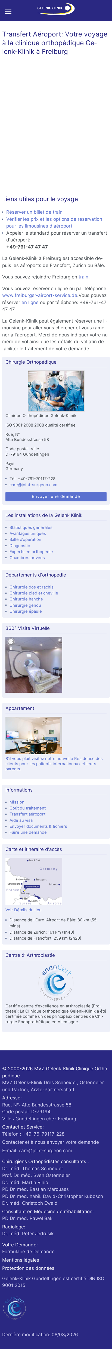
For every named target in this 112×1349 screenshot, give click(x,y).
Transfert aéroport (27, 814)
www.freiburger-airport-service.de (39, 295)
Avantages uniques (28, 533)
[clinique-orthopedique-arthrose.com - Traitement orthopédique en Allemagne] (56, 10)
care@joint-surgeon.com (33, 484)
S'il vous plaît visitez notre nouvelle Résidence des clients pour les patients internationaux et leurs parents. (54, 764)
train (83, 277)
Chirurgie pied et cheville (34, 593)
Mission (17, 802)
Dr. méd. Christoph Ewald (30, 1203)
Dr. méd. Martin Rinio (25, 1182)
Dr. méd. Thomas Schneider (32, 1168)
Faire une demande (28, 832)
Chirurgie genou (25, 605)
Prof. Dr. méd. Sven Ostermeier (36, 1175)
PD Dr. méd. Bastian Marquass (35, 1189)
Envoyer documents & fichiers (38, 826)
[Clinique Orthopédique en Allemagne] (56, 391)
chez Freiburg (39, 1111)
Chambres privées (27, 557)
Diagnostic (20, 545)
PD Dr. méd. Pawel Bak (27, 1218)
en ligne (30, 302)
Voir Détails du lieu (23, 909)
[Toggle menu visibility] (10, 11)
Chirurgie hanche (26, 599)
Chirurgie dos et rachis (32, 587)
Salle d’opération (25, 539)
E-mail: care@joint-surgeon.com (37, 1150)
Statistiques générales (31, 527)
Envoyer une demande (56, 496)
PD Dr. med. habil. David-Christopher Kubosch (52, 1196)
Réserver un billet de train (34, 212)
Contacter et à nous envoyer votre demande (50, 1142)
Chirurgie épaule (26, 611)
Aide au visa (21, 820)
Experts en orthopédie (31, 551)
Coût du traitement (28, 808)
